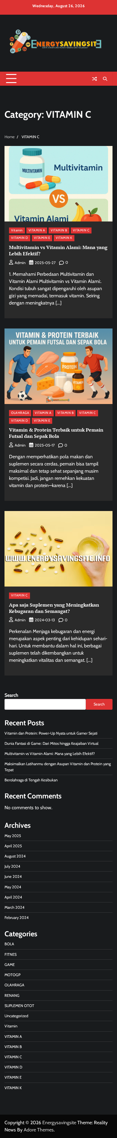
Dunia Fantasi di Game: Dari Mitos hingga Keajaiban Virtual (51, 743)
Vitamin (17, 230)
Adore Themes (39, 1130)
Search (11, 695)
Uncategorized (16, 1016)
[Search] (105, 78)
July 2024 (12, 866)
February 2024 (16, 917)
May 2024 (12, 887)
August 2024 (15, 856)
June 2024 (13, 876)
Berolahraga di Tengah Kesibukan (31, 780)
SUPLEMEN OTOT (19, 1005)
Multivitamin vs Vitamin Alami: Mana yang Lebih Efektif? (58, 250)
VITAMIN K (64, 238)
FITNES (10, 954)
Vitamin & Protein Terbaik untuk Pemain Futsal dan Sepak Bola (56, 432)
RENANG (12, 995)
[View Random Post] (94, 78)
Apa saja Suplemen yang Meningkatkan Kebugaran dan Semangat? (54, 608)
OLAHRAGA (20, 413)
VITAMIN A (36, 230)
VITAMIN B (59, 230)
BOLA (9, 944)
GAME (9, 964)
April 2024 (13, 897)
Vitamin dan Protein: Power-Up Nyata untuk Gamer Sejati (51, 733)
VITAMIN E (42, 238)
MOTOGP (12, 975)
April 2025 (13, 846)
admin (20, 262)
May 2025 (12, 835)
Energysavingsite (59, 1122)
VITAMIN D (19, 238)
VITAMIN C (81, 230)
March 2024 (14, 907)
